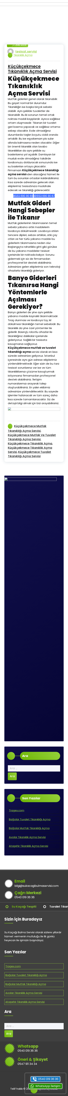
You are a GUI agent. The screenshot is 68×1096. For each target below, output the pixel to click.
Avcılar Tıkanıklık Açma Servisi (27, 837)
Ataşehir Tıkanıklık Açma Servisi (28, 846)
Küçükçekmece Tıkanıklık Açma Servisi (32, 69)
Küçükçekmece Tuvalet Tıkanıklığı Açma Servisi (29, 454)
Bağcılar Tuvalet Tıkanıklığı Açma (29, 819)
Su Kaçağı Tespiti (24, 907)
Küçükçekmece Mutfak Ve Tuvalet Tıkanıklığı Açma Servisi (32, 437)
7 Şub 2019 (19, 44)
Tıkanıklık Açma (22, 55)
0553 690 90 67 (45, 196)
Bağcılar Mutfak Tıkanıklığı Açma (29, 828)
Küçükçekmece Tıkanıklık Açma (30, 443)
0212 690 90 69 (24, 196)
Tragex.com (16, 810)
